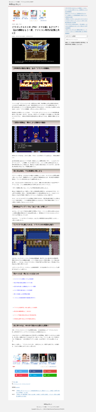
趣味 (17, 382)
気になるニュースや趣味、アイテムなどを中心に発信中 (48, 406)
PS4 (14, 382)
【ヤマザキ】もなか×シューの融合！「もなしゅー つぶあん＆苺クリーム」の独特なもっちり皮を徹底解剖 (76, 9)
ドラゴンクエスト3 (26, 383)
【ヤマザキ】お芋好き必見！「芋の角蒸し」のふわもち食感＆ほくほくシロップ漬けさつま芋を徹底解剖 (76, 26)
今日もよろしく (15, 4)
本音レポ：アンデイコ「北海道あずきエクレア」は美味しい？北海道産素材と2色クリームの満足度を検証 (76, 15)
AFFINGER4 (61, 409)
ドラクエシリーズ (17, 383)
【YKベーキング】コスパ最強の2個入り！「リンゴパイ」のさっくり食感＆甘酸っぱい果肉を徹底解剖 (76, 31)
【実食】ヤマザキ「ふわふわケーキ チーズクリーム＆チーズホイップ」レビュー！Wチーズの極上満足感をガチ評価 (76, 20)
